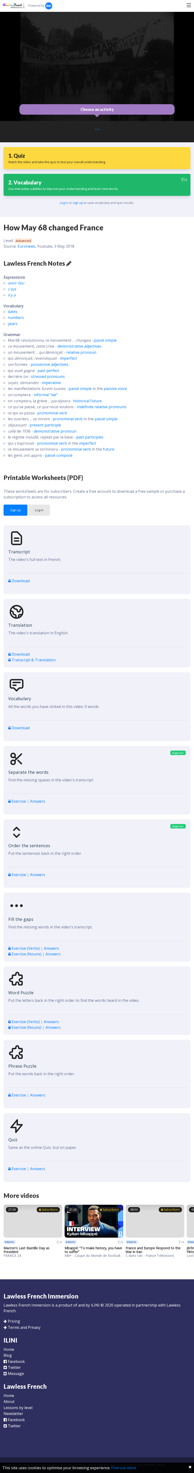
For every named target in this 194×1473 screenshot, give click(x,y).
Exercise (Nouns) (26, 954)
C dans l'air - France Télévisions (150, 1255)
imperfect (68, 358)
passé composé (58, 455)
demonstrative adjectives (79, 346)
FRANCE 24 (12, 1255)
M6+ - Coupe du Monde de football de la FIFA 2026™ (106, 1255)
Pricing (14, 1321)
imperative (51, 382)
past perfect (48, 370)
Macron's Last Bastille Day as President (26, 1250)
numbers (16, 317)
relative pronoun (81, 352)
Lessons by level (18, 1407)
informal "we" (46, 394)
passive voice (115, 388)
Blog (8, 1355)
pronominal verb (52, 413)
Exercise (19, 801)
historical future (87, 400)
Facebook (16, 1361)
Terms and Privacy (24, 1327)
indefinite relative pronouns (101, 406)
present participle (45, 425)
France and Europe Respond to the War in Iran (153, 1250)
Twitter (14, 1367)
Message (15, 1373)
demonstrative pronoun (55, 431)
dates (13, 311)
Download (20, 580)
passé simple (105, 340)
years (13, 323)
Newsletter (13, 1413)
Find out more (123, 1467)
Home (9, 1349)
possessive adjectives (49, 364)
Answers (37, 801)
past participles (89, 437)
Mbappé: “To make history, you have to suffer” (93, 1250)
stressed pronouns (48, 376)
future (108, 449)
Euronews (26, 246)
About (9, 1401)
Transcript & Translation (33, 660)
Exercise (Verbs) (26, 948)
